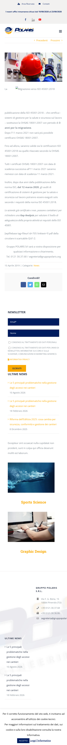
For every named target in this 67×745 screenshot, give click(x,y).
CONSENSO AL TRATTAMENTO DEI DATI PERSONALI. (34, 342)
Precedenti (42, 40)
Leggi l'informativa (40, 740)
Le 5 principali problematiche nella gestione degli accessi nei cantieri (18, 654)
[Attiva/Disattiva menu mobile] (60, 31)
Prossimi (55, 40)
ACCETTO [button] (23, 740)
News (36, 265)
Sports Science (33, 502)
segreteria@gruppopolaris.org (51, 618)
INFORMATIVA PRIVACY (19, 359)
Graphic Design (33, 551)
